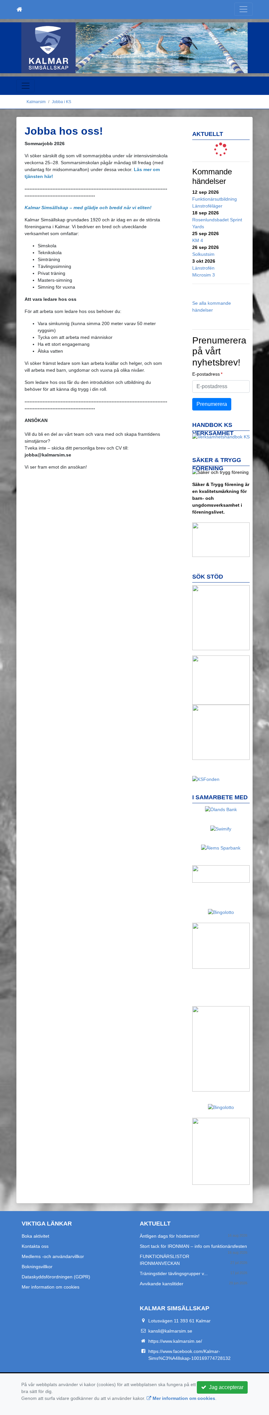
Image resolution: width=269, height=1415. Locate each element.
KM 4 (197, 240)
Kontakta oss (35, 1246)
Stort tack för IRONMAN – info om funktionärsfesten (193, 1246)
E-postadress (206, 374)
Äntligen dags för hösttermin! (169, 1236)
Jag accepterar (224, 1387)
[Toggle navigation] (243, 9)
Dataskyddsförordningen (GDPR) (56, 1276)
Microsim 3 (203, 274)
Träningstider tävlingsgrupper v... (174, 1273)
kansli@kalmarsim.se (170, 1331)
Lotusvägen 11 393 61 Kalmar (179, 1320)
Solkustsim (203, 254)
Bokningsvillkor (37, 1266)
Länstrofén (203, 268)
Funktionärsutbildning (214, 199)
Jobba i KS (61, 101)
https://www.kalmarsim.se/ (175, 1341)
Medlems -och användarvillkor (53, 1256)
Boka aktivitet (35, 1236)
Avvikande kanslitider (161, 1283)
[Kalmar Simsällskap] (134, 47)
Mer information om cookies (50, 1287)
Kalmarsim (36, 101)
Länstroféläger (207, 206)
